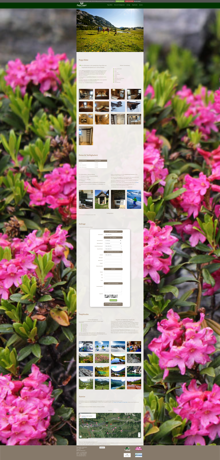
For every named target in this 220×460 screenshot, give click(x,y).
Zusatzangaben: (100, 286)
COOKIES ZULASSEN (120, 1)
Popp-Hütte (110, 4)
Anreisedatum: (100, 240)
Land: (102, 280)
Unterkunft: (100, 234)
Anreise (141, 4)
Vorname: (101, 257)
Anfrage (128, 4)
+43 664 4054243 (83, 453)
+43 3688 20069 (83, 452)
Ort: (102, 277)
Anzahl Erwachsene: (99, 246)
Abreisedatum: (100, 243)
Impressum (102, 447)
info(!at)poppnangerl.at (81, 455)
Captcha (101, 293)
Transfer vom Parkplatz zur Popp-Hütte (120, 402)
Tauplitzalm (134, 4)
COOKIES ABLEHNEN (129, 1)
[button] (81, 27)
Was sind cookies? (137, 1)
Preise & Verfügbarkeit (119, 4)
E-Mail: (101, 263)
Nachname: (100, 260)
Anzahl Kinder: (100, 248)
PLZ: (102, 274)
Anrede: (101, 254)
